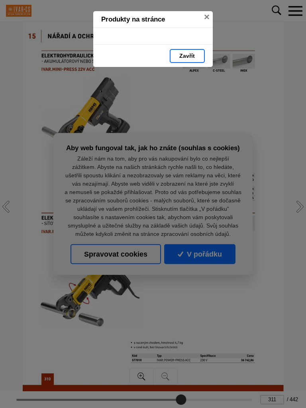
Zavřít (187, 56)
